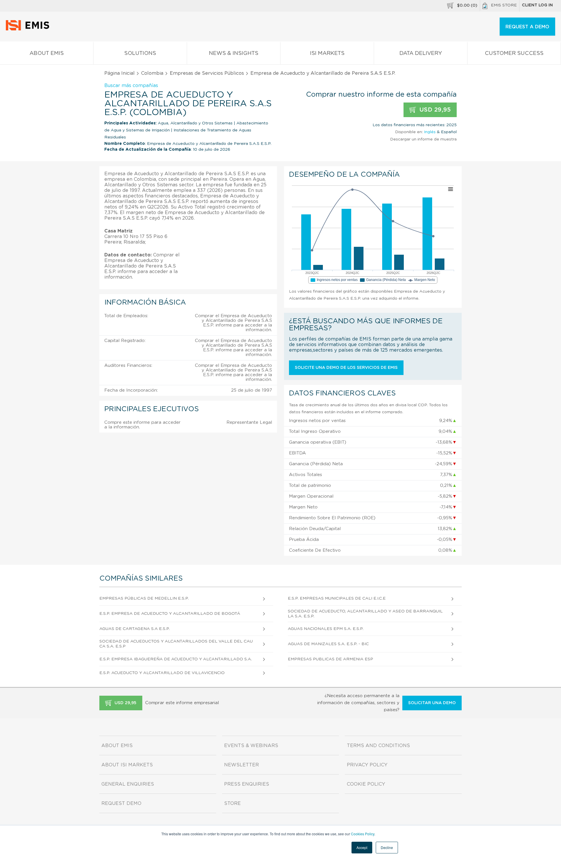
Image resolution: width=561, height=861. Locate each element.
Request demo (121, 803)
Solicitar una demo (432, 703)
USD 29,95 (434, 110)
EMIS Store (504, 5)
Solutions (140, 53)
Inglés (430, 132)
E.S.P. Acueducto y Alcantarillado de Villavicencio (162, 673)
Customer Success (514, 53)
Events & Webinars (251, 745)
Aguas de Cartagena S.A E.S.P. (134, 629)
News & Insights (233, 53)
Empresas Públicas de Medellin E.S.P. (144, 598)
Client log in (537, 5)
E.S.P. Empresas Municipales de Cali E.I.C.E (337, 598)
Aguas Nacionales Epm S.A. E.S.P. (325, 629)
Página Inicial (119, 73)
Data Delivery (420, 53)
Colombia (152, 73)
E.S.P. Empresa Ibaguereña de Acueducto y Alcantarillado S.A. (175, 659)
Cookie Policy (366, 784)
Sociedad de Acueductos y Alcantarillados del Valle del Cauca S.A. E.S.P (176, 643)
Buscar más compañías (131, 85)
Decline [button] (387, 847)
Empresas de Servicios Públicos (207, 73)
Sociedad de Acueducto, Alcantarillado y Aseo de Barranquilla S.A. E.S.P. (365, 613)
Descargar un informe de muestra (423, 139)
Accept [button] (361, 847)
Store (232, 803)
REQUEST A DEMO (527, 27)
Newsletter (241, 765)
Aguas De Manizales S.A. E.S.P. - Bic (328, 644)
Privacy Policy (367, 765)
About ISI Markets (127, 765)
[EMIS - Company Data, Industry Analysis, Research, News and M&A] (29, 29)
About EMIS (47, 53)
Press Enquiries (246, 784)
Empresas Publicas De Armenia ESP (330, 659)
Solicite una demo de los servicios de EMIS (346, 368)
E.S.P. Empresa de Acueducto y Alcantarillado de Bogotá (169, 614)
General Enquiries (127, 784)
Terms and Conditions (378, 745)
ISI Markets (327, 53)
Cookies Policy (362, 833)
